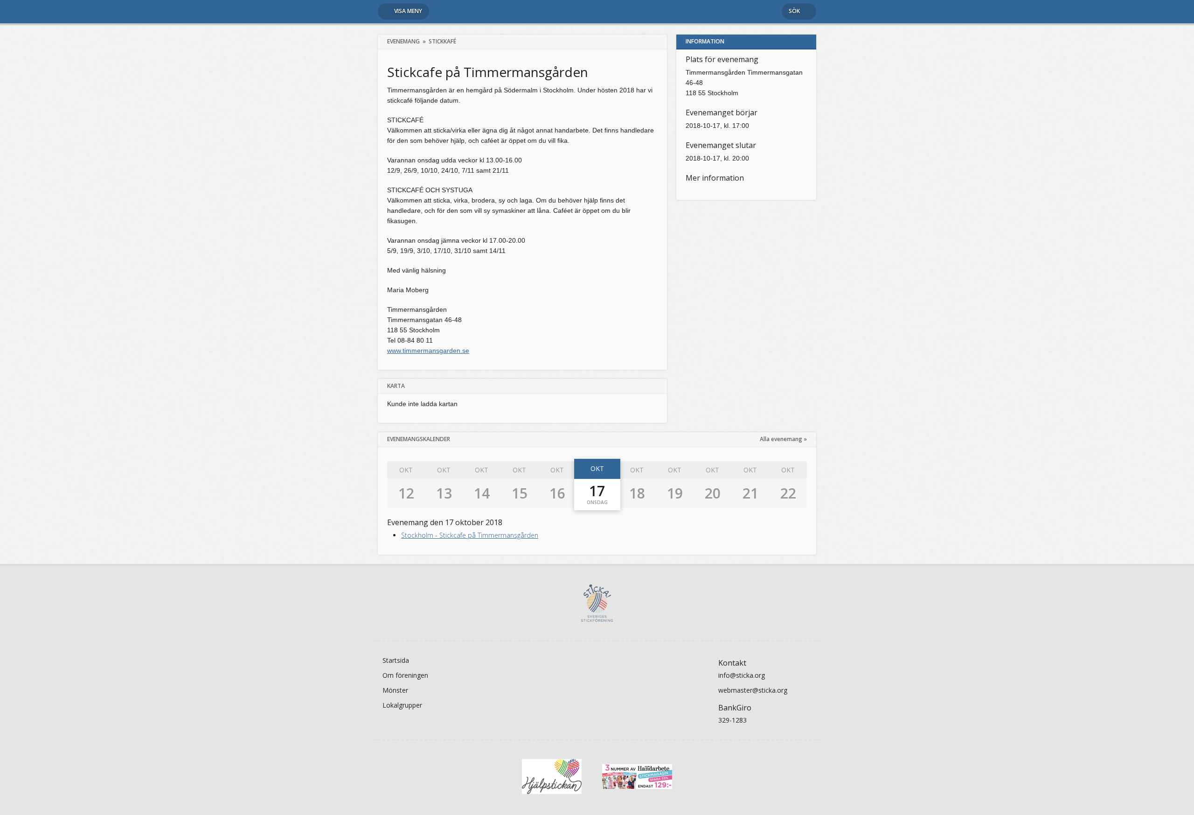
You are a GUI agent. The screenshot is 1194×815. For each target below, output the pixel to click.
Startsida (395, 660)
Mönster (395, 690)
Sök (794, 11)
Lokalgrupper (402, 705)
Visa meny (408, 11)
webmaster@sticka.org (752, 690)
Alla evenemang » (783, 439)
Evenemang (403, 41)
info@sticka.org (741, 675)
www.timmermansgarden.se (428, 350)
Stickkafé (442, 41)
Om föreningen (405, 675)
